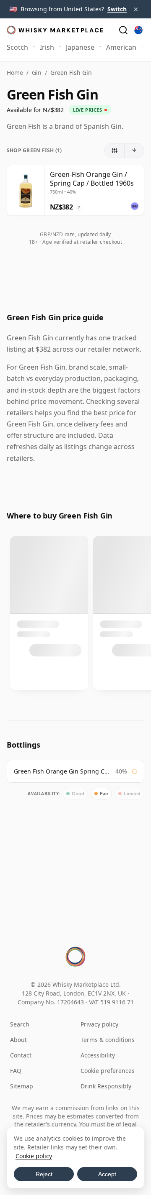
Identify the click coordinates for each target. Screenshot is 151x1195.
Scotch (17, 47)
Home (15, 73)
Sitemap (21, 1086)
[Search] (123, 30)
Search (19, 1024)
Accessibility (98, 1055)
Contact (20, 1055)
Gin (37, 73)
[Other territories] (138, 30)
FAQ (15, 1071)
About (18, 1040)
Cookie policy (34, 1156)
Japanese (80, 47)
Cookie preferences (108, 1071)
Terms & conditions (108, 1040)
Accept (107, 1174)
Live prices (87, 110)
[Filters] (115, 150)
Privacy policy (99, 1024)
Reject (44, 1174)
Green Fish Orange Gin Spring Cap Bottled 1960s (62, 771)
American (121, 47)
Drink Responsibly (106, 1086)
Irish (47, 47)
